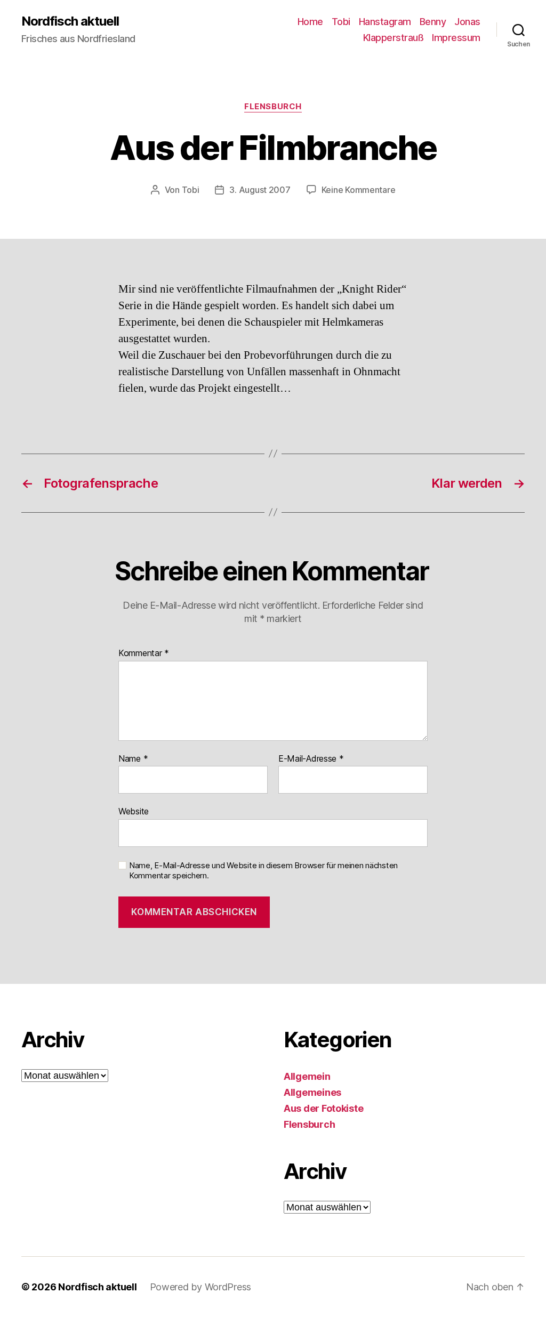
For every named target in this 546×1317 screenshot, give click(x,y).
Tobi (341, 21)
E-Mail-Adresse (311, 759)
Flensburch (273, 106)
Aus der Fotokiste (323, 1108)
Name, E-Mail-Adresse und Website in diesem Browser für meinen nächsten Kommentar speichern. (263, 870)
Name (133, 759)
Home (310, 21)
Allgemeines (312, 1092)
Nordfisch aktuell (70, 21)
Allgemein (307, 1076)
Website (133, 811)
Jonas (467, 21)
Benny (433, 21)
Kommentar (143, 653)
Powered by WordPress (201, 1286)
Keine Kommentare (359, 189)
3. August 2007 (259, 189)
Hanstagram (385, 21)
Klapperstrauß (393, 37)
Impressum (456, 37)
